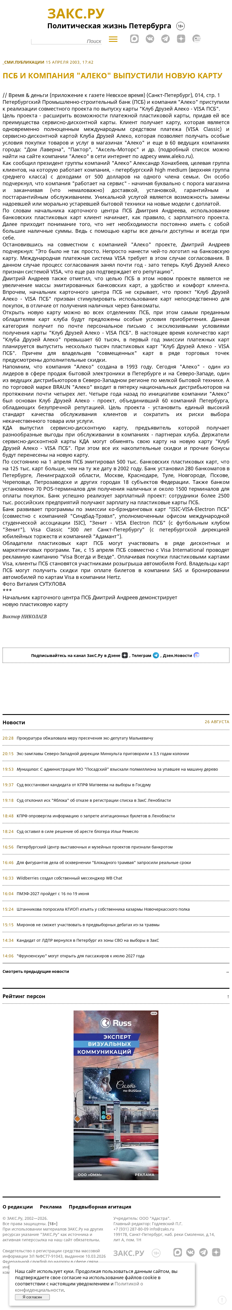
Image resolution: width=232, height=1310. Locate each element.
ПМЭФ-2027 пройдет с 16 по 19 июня (53, 893)
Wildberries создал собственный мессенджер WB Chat (69, 878)
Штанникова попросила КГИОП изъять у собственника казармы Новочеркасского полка (103, 909)
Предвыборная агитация (100, 1206)
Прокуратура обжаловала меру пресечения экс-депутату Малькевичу (85, 738)
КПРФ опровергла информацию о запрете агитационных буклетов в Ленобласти (96, 815)
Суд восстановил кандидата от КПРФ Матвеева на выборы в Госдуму (84, 784)
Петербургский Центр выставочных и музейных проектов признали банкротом (95, 847)
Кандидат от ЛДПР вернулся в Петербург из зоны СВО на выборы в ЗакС (88, 940)
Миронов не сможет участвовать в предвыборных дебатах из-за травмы (88, 924)
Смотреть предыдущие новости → (116, 971)
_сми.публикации (23, 62)
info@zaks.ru (162, 1229)
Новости (14, 722)
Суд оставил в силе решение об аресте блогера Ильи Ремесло (77, 831)
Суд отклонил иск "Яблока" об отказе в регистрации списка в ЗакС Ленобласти (94, 800)
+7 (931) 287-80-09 (131, 1229)
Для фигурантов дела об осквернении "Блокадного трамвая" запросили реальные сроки (104, 862)
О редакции (18, 1206)
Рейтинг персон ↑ (116, 996)
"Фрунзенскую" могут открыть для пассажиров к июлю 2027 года (81, 955)
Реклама (51, 1206)
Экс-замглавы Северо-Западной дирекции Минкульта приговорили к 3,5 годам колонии (103, 753)
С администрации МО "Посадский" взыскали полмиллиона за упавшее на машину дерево (117, 769)
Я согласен (32, 1297)
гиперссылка (34, 1239)
